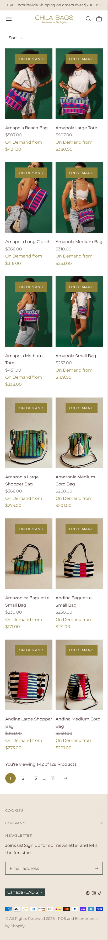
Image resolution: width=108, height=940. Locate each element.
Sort (13, 37)
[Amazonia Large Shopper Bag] (28, 433)
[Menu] (9, 19)
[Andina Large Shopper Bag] (28, 675)
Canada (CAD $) (23, 892)
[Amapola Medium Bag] (79, 197)
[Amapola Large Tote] (79, 83)
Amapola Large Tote (76, 127)
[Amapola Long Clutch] (28, 197)
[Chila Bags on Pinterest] (88, 893)
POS (62, 918)
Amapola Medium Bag (79, 241)
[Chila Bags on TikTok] (100, 893)
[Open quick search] (88, 19)
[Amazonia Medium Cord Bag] (79, 433)
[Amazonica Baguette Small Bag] (28, 553)
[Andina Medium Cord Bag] (79, 675)
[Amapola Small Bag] (79, 311)
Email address (23, 862)
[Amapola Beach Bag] (28, 83)
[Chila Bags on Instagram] (94, 893)
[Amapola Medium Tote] (28, 311)
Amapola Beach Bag (26, 127)
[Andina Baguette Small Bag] (79, 553)
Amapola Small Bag (76, 355)
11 (53, 778)
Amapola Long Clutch (28, 241)
